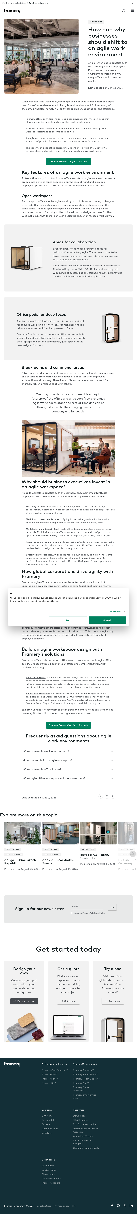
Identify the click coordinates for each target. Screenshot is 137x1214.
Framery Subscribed (90, 558)
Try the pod (115, 1001)
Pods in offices (12, 849)
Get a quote (70, 1001)
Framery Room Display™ (86, 1079)
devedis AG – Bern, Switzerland (94, 856)
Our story (47, 1116)
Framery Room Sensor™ (86, 1075)
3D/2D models (80, 1120)
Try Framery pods (51, 1179)
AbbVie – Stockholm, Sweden (58, 862)
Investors (47, 1133)
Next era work (96, 22)
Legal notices (44, 1206)
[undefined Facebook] (101, 796)
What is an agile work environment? (46, 751)
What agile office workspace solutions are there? (54, 778)
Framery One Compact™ (55, 1070)
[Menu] (132, 10)
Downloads (79, 1116)
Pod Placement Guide (84, 1124)
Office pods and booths (54, 1064)
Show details (115, 611)
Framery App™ (81, 1083)
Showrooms (48, 1174)
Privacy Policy (98, 913)
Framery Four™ (50, 1079)
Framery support (51, 1183)
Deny (68, 620)
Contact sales (49, 1170)
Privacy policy (61, 1206)
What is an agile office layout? (42, 769)
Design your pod (26, 1001)
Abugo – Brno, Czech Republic (20, 862)
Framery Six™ (49, 1083)
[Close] (133, 3)
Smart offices (88, 849)
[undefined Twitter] (107, 796)
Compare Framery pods (86, 1148)
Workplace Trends (83, 1136)
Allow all (107, 620)
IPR (74, 1206)
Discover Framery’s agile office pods (68, 162)
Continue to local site (38, 3)
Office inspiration (14, 854)
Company (47, 1110)
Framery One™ (50, 1075)
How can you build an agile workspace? (48, 760)
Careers (46, 1124)
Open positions (50, 1129)
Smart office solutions (85, 1064)
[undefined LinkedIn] (113, 796)
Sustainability (49, 1120)
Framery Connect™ (83, 1070)
